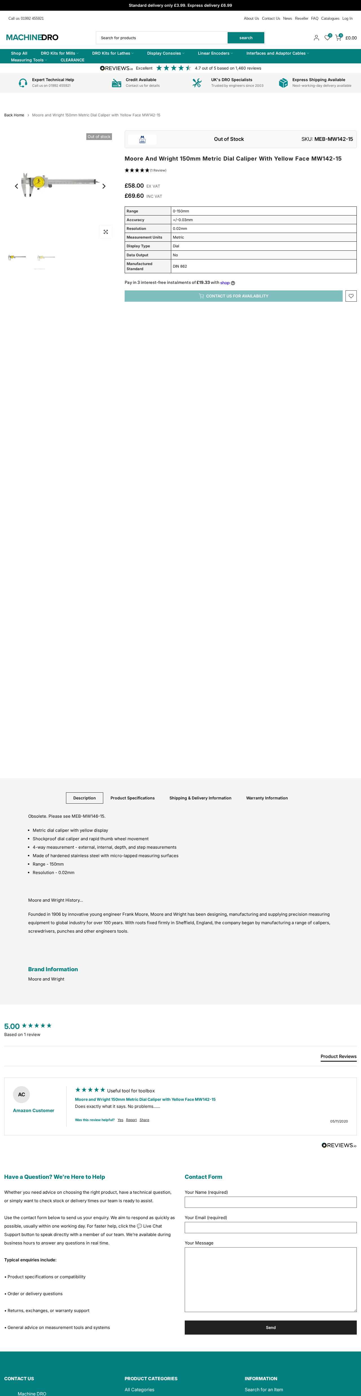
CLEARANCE (72, 59)
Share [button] (144, 1120)
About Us (251, 18)
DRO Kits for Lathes (111, 53)
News (287, 18)
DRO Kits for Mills (58, 53)
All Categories (139, 1389)
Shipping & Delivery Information (201, 797)
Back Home (14, 115)
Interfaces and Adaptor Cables (276, 53)
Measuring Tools (27, 59)
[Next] (103, 186)
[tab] (339, 1057)
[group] (33, 1026)
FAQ (314, 18)
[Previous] (16, 186)
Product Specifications (133, 797)
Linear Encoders (214, 53)
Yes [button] (120, 1120)
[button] (241, 170)
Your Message (199, 1243)
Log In (347, 18)
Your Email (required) (206, 1217)
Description (84, 797)
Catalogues (330, 18)
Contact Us (271, 18)
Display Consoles (164, 53)
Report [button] (131, 1120)
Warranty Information (267, 797)
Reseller (301, 18)
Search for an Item (264, 1389)
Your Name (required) (206, 1192)
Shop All (19, 53)
